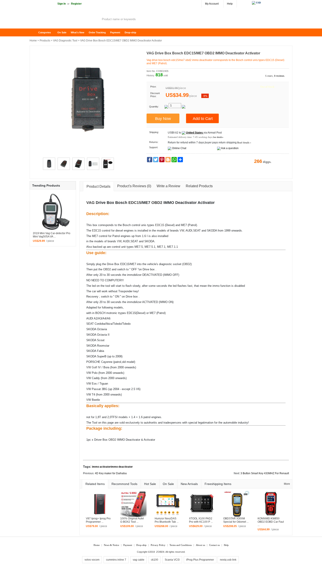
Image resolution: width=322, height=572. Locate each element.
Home (35, 33)
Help (230, 3)
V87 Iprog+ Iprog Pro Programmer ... (98, 520)
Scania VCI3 (172, 559)
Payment (115, 32)
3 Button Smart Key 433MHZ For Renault (265, 473)
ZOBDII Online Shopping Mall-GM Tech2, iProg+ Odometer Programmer (65, 20)
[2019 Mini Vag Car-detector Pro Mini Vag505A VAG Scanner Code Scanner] (53, 211)
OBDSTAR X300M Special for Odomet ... (236, 520)
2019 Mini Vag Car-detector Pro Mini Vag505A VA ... (51, 235)
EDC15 (134, 202)
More (287, 483)
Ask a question (230, 148)
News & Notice (111, 545)
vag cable (138, 559)
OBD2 (156, 202)
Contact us (214, 545)
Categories (44, 32)
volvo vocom (92, 559)
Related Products (199, 186)
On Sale (61, 32)
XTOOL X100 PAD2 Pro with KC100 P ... (201, 520)
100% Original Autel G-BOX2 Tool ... (132, 520)
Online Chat (179, 148)
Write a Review (168, 186)
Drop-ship (130, 32)
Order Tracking (97, 32)
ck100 (154, 559)
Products (45, 40)
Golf (94, 367)
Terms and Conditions (181, 545)
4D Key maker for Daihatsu (111, 473)
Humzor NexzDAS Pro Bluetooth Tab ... (167, 520)
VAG (90, 202)
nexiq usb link (228, 559)
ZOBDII (160, 552)
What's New (77, 32)
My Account (212, 3)
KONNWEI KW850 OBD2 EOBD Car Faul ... (271, 522)
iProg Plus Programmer (200, 559)
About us (200, 545)
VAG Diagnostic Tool (65, 40)
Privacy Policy (158, 545)
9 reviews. (279, 76)
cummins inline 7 (116, 559)
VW (182, 230)
